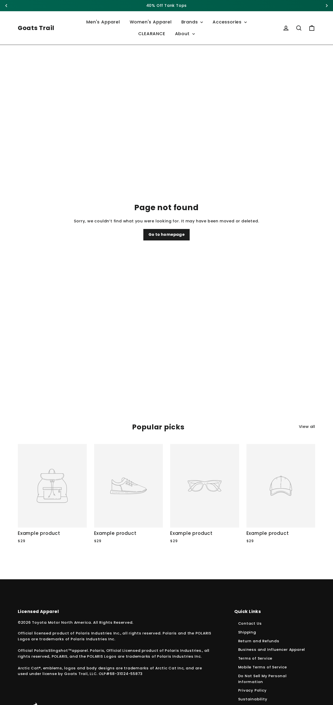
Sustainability (252, 699)
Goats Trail (36, 28)
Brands (190, 22)
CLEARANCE (151, 34)
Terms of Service (255, 658)
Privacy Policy (252, 690)
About (183, 34)
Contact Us (250, 623)
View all (307, 426)
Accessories (228, 22)
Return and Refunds (258, 640)
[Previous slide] (6, 5)
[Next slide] (327, 5)
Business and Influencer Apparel (271, 649)
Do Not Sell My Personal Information (262, 678)
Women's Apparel (151, 22)
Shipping (247, 632)
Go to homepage (166, 234)
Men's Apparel (103, 22)
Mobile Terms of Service (262, 667)
